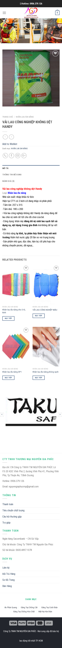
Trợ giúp (6, 522)
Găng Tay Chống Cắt (29, 607)
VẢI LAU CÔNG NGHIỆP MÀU (45, 309)
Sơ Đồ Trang (8, 579)
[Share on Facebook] (11, 155)
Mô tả (5, 168)
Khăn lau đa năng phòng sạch (46, 372)
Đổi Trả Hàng (8, 573)
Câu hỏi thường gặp (12, 516)
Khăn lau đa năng (17, 192)
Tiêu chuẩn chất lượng (13, 510)
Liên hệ (6, 567)
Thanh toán (7, 504)
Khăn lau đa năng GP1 (12, 372)
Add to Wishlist (54, 61)
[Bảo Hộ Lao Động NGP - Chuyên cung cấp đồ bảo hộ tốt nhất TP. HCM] (31, 12)
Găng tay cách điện (49, 607)
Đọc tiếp (8, 318)
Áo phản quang (10, 607)
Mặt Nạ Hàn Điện (45, 611)
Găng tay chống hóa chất (24, 611)
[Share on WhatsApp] (5, 155)
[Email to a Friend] (17, 155)
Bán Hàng (7, 586)
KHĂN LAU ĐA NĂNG (25, 116)
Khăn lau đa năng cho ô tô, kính (14, 311)
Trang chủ (7, 116)
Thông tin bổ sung (11, 174)
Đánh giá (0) (8, 181)
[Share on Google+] (24, 155)
